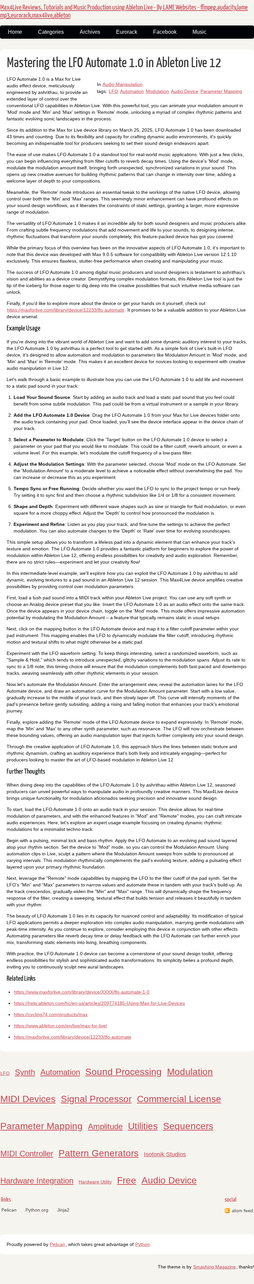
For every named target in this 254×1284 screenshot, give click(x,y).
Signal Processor (96, 1099)
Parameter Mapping (221, 91)
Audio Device (184, 91)
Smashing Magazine (214, 1266)
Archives (90, 32)
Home (15, 32)
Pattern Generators (99, 1153)
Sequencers (188, 1126)
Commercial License (179, 1099)
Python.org (36, 1210)
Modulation (157, 91)
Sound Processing (123, 1072)
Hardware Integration (36, 1180)
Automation (132, 91)
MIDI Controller (26, 1153)
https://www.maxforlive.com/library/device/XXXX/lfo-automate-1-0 (81, 992)
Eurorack (126, 32)
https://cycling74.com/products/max (51, 1014)
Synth (25, 1072)
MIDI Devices (28, 1099)
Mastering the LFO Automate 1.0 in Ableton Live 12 (114, 63)
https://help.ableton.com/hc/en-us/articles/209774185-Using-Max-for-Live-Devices (99, 1003)
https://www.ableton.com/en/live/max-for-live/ (60, 1025)
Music (199, 32)
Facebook (165, 32)
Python (142, 1244)
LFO (113, 91)
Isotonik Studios (165, 1154)
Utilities (143, 1126)
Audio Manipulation (123, 84)
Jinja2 (63, 1210)
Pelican (9, 1210)
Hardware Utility (95, 1181)
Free (126, 1180)
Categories (51, 32)
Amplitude (105, 1126)
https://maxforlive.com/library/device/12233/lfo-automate (65, 310)
